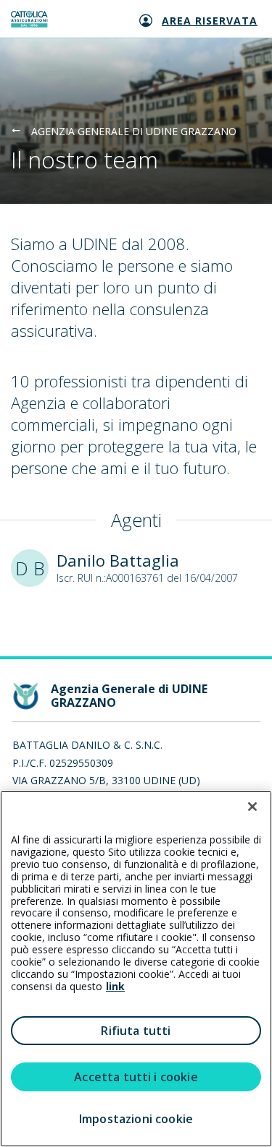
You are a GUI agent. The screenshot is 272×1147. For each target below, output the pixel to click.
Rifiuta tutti (135, 1031)
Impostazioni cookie (136, 1119)
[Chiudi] (252, 806)
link (115, 986)
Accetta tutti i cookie (136, 1077)
